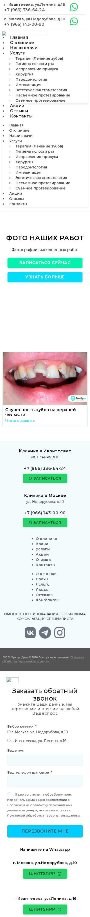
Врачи (42, 544)
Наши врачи (24, 47)
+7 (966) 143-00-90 (24, 24)
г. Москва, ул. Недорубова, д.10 (40, 732)
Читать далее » (20, 420)
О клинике (22, 42)
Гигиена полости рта (35, 63)
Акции (17, 105)
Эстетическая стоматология (41, 90)
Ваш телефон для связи (28, 772)
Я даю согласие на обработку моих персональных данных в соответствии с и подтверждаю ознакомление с (43, 805)
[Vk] (30, 632)
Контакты (21, 116)
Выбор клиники (20, 726)
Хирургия (25, 74)
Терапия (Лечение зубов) (39, 58)
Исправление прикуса (37, 69)
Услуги (18, 53)
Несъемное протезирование (43, 95)
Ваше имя (15, 750)
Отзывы (19, 110)
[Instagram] (60, 632)
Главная (19, 37)
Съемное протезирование (41, 100)
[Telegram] (45, 632)
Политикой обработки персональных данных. (43, 815)
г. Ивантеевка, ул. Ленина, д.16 (39, 741)
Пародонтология (31, 79)
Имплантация (28, 84)
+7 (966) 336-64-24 (24, 9)
